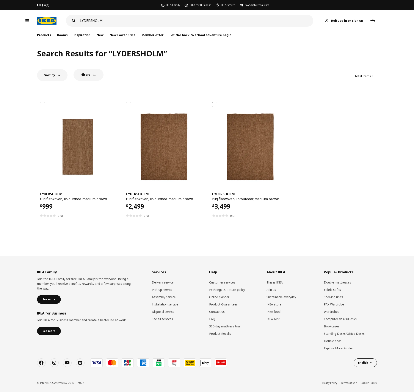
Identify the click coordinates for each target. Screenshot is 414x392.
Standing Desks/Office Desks (344, 334)
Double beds (333, 341)
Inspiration (82, 35)
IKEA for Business (201, 5)
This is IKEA (275, 282)
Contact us (217, 312)
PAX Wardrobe (334, 304)
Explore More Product (339, 348)
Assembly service (164, 297)
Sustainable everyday (281, 297)
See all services (162, 319)
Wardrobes (331, 312)
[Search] (73, 20)
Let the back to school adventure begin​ (200, 35)
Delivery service (163, 282)
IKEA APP (273, 319)
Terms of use (349, 383)
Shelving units (333, 297)
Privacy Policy (329, 383)
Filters (85, 75)
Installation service (165, 304)
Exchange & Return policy (227, 290)
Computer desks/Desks (340, 319)
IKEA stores (228, 5)
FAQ (212, 319)
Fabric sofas (332, 290)
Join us (271, 290)
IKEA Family (173, 5)
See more (48, 299)
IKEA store (274, 304)
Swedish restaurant (257, 5)
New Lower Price (122, 35)
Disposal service (163, 312)
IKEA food (274, 312)
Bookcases (331, 326)
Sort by (49, 75)
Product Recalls (220, 334)
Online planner (219, 297)
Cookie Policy (369, 383)
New (100, 35)
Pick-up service (162, 290)
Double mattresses (337, 282)
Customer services (222, 282)
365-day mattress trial (224, 326)
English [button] (363, 362)
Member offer (152, 35)
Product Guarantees (223, 304)
